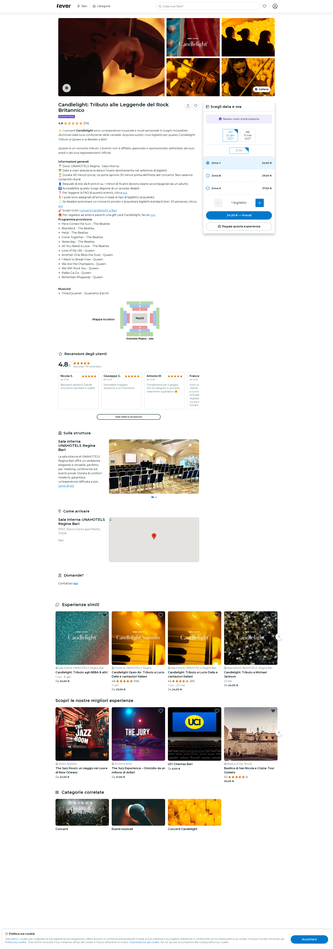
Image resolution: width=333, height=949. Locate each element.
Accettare (309, 939)
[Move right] (278, 636)
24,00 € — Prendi (239, 215)
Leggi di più (66, 485)
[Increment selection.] (259, 203)
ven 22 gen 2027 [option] (230, 135)
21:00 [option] (239, 150)
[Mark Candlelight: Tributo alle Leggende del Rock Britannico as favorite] (195, 105)
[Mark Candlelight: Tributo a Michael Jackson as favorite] (273, 615)
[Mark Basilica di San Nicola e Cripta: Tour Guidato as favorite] (273, 711)
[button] (239, 163)
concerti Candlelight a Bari (98, 210)
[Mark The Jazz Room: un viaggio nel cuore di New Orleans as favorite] (104, 711)
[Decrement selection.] (218, 203)
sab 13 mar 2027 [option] (248, 135)
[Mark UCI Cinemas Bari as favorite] (217, 711)
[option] (239, 163)
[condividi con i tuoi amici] (188, 105)
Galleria (263, 89)
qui (125, 192)
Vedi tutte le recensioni (128, 417)
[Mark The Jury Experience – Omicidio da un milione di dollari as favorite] (161, 711)
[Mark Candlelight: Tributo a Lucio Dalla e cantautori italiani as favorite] (217, 615)
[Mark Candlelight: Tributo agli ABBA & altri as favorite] (104, 615)
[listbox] (239, 135)
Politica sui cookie (15, 942)
